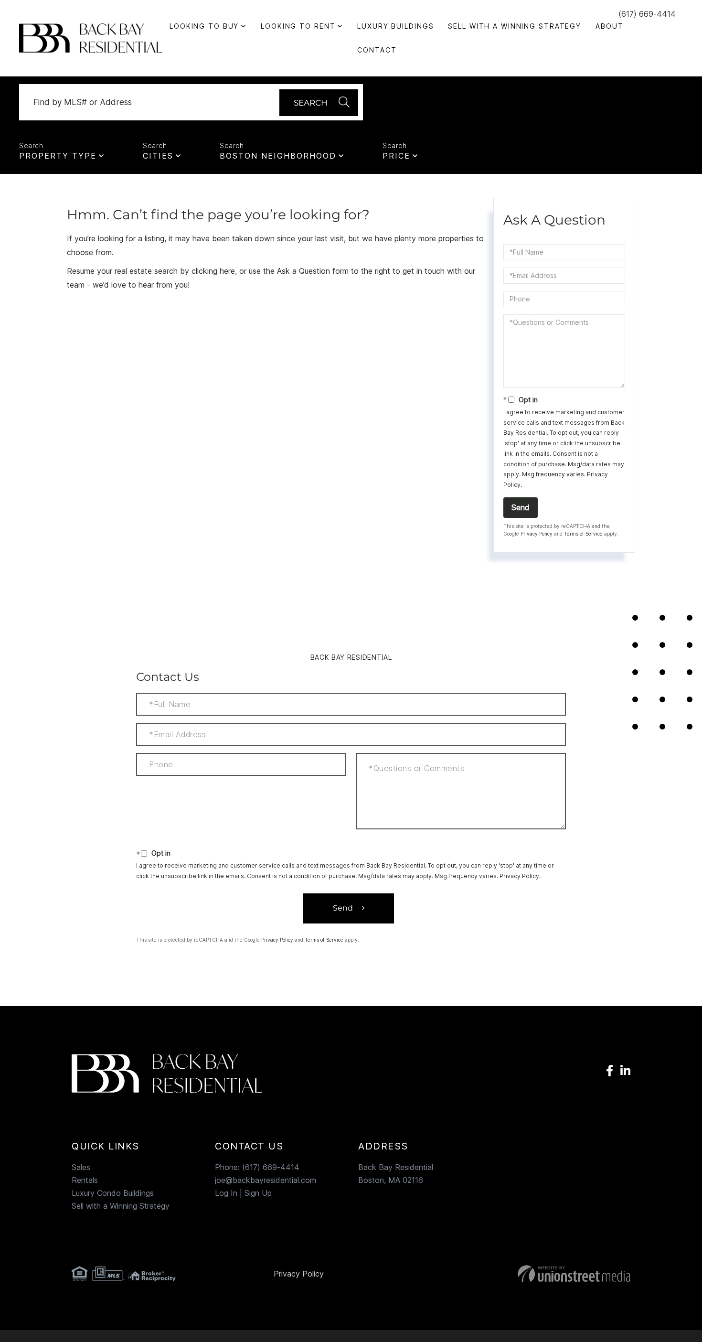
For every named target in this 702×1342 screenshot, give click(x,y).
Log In (226, 1193)
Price (396, 156)
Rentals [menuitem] (85, 1180)
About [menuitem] (609, 26)
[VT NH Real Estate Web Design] (541, 1273)
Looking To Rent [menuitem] (298, 26)
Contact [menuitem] (376, 50)
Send (520, 507)
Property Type (57, 156)
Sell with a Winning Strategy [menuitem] (514, 26)
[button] (318, 102)
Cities (158, 156)
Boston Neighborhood (278, 156)
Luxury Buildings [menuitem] (395, 26)
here (227, 271)
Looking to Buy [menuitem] (204, 26)
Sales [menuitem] (81, 1167)
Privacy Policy (537, 534)
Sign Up (258, 1193)
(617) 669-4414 (647, 14)
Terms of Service (583, 534)
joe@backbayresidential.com (265, 1180)
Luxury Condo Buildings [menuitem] (113, 1193)
